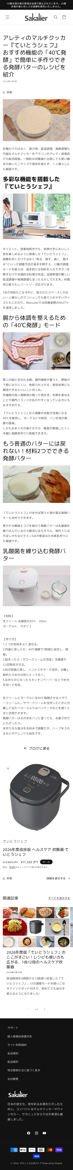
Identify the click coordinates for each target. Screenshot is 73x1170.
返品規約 (12, 1053)
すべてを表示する (59, 898)
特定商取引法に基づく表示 (23, 1070)
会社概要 (12, 1079)
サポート (12, 1027)
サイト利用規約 (17, 1045)
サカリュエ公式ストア (31, 1163)
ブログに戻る (39, 748)
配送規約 (12, 1062)
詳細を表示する (56, 878)
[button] (7, 17)
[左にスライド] (28, 1009)
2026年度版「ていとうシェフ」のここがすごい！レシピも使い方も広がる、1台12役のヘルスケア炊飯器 (36, 959)
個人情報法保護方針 (19, 1036)
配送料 (12, 867)
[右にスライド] (45, 1009)
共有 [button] (9, 92)
